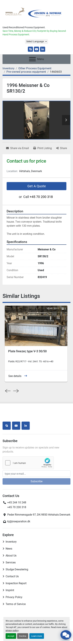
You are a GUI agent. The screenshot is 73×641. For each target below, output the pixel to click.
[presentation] (8, 391)
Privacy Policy (14, 597)
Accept (10, 636)
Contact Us (12, 576)
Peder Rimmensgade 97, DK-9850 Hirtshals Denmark (38, 514)
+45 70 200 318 (41, 197)
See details (14, 376)
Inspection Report (16, 583)
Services (11, 562)
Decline (22, 636)
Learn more (36, 636)
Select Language (35, 41)
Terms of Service (16, 604)
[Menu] (32, 59)
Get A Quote (36, 186)
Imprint (10, 590)
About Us (11, 555)
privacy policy (12, 630)
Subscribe (36, 481)
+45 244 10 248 (16, 502)
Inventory (11, 541)
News (9, 548)
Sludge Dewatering (17, 569)
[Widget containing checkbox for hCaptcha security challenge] (28, 462)
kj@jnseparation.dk (18, 521)
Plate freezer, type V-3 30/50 (27, 351)
